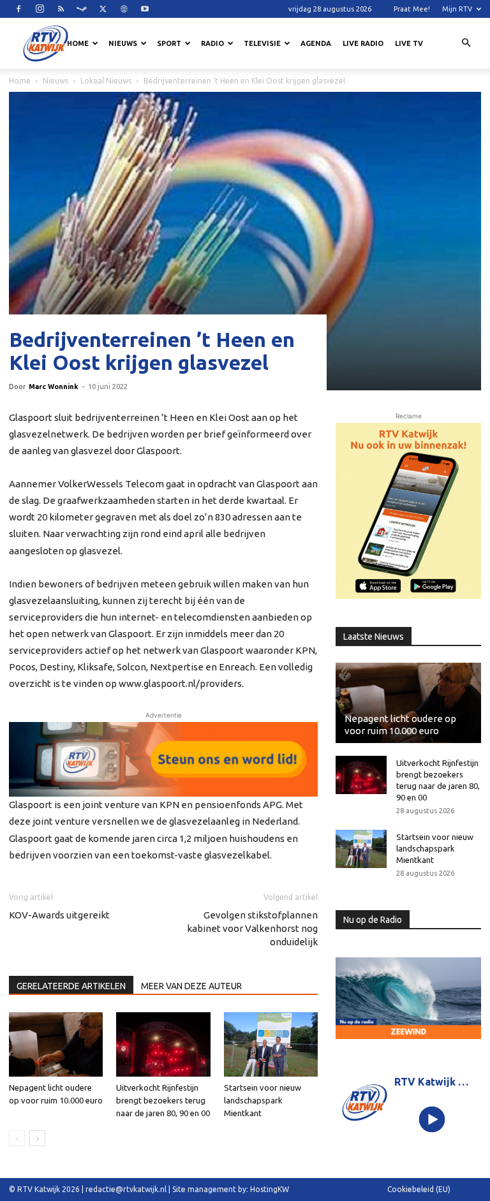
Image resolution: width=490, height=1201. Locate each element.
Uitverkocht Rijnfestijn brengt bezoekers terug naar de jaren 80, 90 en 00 (163, 1100)
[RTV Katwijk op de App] (408, 511)
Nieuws (122, 43)
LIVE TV (409, 43)
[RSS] (60, 9)
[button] (465, 43)
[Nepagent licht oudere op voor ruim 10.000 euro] (56, 1044)
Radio (212, 43)
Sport (169, 43)
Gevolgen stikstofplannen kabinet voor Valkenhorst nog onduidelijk (252, 928)
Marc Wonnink (53, 386)
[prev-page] (17, 1138)
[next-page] (37, 1138)
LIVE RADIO (363, 43)
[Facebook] (18, 9)
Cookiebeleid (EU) (418, 1189)
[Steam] (81, 9)
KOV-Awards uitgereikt (59, 915)
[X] (102, 9)
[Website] (123, 9)
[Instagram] (39, 9)
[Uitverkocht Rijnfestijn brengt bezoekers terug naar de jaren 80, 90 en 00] (163, 1044)
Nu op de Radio (372, 920)
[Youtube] (144, 9)
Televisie (262, 43)
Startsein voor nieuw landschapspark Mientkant (262, 1100)
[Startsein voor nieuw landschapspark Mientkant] (271, 1044)
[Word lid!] (163, 759)
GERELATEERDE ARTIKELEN (71, 986)
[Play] (432, 1119)
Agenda (316, 43)
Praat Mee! (412, 9)
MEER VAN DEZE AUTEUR (191, 986)
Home (78, 43)
